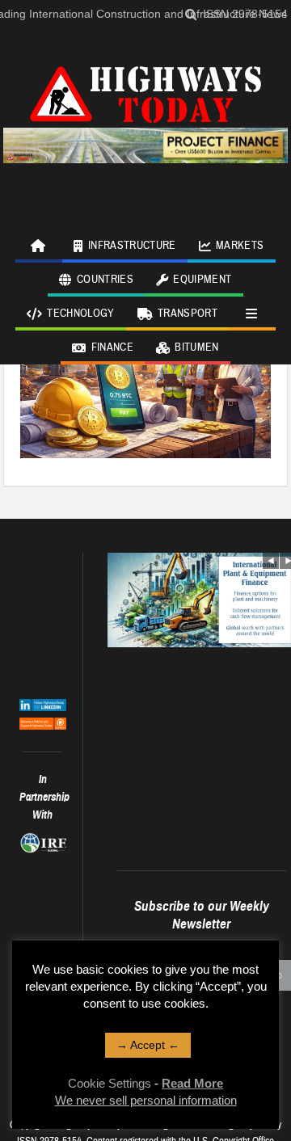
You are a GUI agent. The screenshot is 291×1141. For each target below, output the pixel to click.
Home (38, 246)
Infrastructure (132, 245)
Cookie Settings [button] (109, 1083)
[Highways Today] (145, 92)
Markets (240, 245)
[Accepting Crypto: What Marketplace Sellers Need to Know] (146, 373)
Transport (187, 313)
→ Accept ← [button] (147, 1044)
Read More (192, 1083)
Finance (112, 347)
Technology (81, 313)
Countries (105, 279)
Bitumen (196, 347)
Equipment (202, 279)
